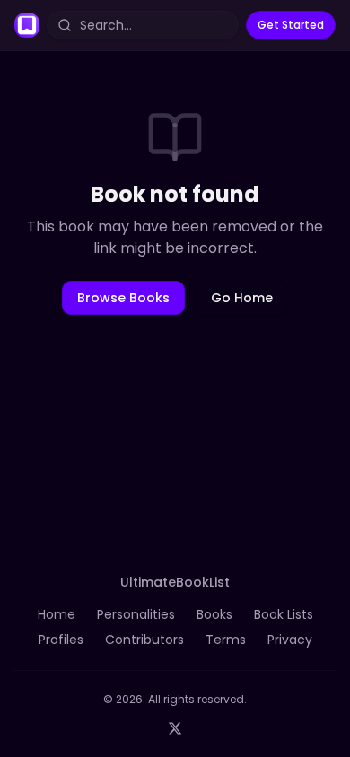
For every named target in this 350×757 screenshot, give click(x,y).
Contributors (144, 639)
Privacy (289, 639)
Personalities (136, 614)
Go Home (242, 298)
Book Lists (283, 614)
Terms (226, 639)
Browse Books (123, 298)
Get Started (291, 24)
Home (56, 614)
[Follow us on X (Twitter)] (175, 728)
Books (214, 614)
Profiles (61, 639)
